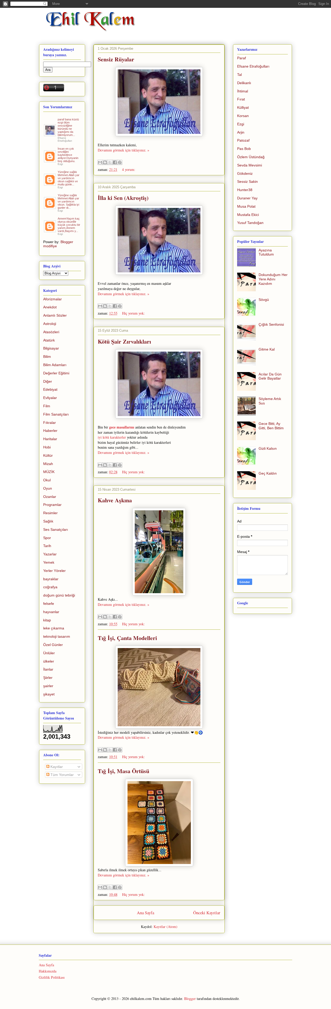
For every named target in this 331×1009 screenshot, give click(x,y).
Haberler (50, 431)
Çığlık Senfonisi (271, 324)
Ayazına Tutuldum (266, 252)
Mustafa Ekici (248, 215)
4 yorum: (128, 169)
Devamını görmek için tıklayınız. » (123, 150)
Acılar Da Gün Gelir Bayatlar (270, 376)
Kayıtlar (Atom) (165, 926)
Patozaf (243, 140)
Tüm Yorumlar (61, 775)
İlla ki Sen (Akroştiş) (123, 197)
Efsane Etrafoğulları (253, 66)
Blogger (190, 998)
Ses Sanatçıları (55, 529)
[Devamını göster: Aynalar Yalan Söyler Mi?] (50, 160)
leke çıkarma (53, 628)
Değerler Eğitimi (56, 373)
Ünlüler (49, 653)
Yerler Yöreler (54, 571)
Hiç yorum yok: (133, 313)
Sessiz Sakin (247, 181)
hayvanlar (51, 612)
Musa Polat (246, 206)
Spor (47, 538)
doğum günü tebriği (59, 595)
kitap (47, 620)
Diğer (47, 381)
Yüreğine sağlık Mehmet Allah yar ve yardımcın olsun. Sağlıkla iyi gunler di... (68, 201)
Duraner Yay (247, 198)
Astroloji (49, 324)
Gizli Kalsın (268, 448)
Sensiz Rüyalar (116, 59)
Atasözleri (51, 332)
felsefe (48, 603)
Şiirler (47, 678)
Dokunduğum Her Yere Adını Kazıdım (273, 279)
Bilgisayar (51, 348)
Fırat (241, 99)
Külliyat (243, 107)
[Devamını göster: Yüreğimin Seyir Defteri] (50, 134)
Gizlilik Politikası (52, 977)
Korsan (243, 116)
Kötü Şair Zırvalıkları (124, 341)
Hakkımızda (47, 971)
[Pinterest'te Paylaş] (119, 162)
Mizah (48, 464)
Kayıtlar (56, 767)
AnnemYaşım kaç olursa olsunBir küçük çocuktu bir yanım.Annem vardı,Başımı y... (69, 225)
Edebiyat (50, 389)
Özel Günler (53, 645)
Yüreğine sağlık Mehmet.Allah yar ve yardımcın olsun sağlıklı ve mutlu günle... (68, 178)
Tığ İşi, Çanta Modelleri (127, 638)
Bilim (47, 356)
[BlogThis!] (105, 162)
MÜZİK (49, 472)
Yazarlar (50, 554)
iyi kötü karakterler (112, 437)
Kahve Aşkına (115, 500)
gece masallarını (121, 427)
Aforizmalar (52, 299)
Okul (47, 480)
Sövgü (264, 299)
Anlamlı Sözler (55, 315)
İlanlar (48, 669)
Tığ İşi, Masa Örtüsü (123, 771)
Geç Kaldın (268, 473)
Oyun (47, 488)
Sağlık (48, 521)
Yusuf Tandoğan (250, 223)
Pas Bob (244, 149)
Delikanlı (244, 83)
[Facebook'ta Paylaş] (114, 162)
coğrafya (50, 587)
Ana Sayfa (145, 913)
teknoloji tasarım (56, 636)
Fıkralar (49, 422)
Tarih (47, 546)
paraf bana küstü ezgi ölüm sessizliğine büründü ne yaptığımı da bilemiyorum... (68, 127)
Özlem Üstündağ (251, 157)
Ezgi (240, 124)
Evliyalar (50, 398)
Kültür (48, 455)
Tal (239, 74)
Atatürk (49, 340)
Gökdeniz (245, 173)
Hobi (47, 447)
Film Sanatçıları (56, 414)
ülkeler (48, 661)
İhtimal (242, 91)
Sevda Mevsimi (249, 165)
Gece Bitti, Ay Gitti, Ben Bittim (271, 426)
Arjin (240, 132)
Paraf (241, 58)
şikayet (49, 694)
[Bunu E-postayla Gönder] (100, 162)
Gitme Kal (267, 349)
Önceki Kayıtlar (206, 913)
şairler (48, 686)
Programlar (52, 505)
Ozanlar (49, 497)
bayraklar (50, 579)
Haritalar (50, 439)
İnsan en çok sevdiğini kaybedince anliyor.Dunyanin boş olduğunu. (68, 155)
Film (46, 406)
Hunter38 (244, 190)
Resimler (50, 513)
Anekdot (50, 307)
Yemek (48, 562)
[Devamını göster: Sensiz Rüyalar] (50, 183)
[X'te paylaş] (109, 162)
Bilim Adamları (54, 365)
